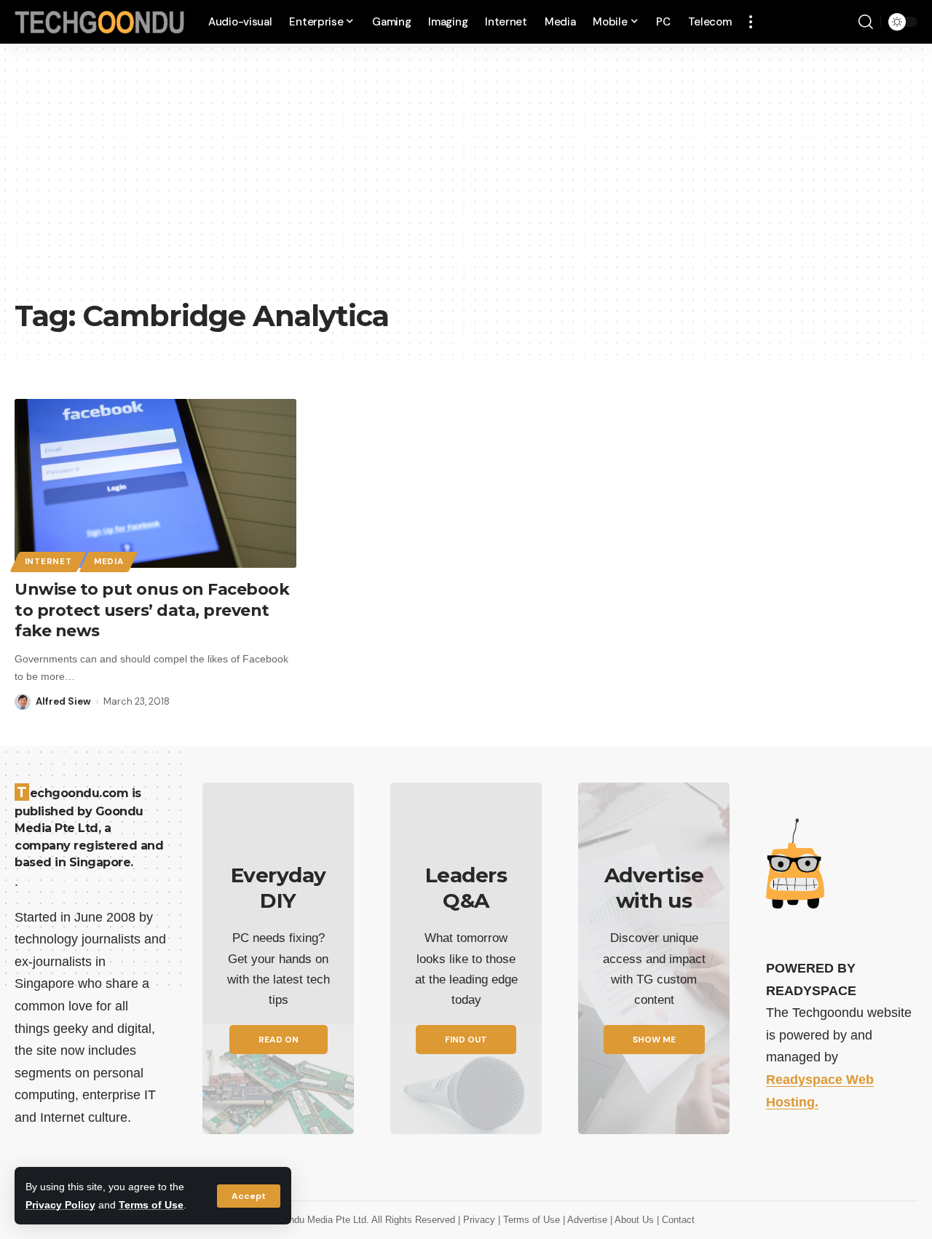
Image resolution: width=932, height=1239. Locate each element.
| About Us (633, 1219)
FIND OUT (466, 1039)
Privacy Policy (60, 1205)
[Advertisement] (466, 182)
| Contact (676, 1219)
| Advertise (586, 1219)
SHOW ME (654, 1039)
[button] (248, 1196)
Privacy (480, 1219)
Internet (48, 561)
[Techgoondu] (100, 22)
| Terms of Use (530, 1219)
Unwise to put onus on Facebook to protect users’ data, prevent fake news (152, 610)
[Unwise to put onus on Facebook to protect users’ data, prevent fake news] (155, 483)
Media (109, 561)
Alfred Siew (63, 701)
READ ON (278, 1039)
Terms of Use (151, 1205)
